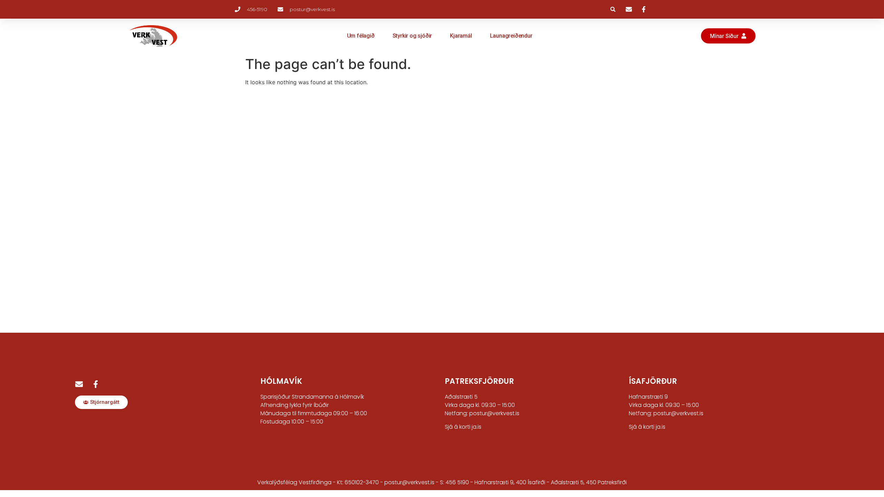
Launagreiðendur (511, 35)
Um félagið (361, 35)
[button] (613, 9)
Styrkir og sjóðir (412, 35)
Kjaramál (461, 35)
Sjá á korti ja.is (463, 427)
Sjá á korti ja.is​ (647, 427)
